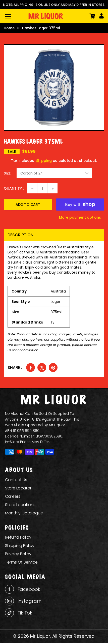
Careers (12, 496)
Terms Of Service (21, 562)
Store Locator (18, 488)
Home (9, 28)
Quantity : (14, 188)
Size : (8, 173)
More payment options (80, 217)
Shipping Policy (19, 545)
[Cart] (91, 16)
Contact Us (16, 480)
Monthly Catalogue (24, 513)
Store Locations (20, 505)
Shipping (44, 160)
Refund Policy (18, 537)
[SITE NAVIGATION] (8, 16)
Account (100, 16)
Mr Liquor (40, 636)
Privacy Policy (18, 554)
